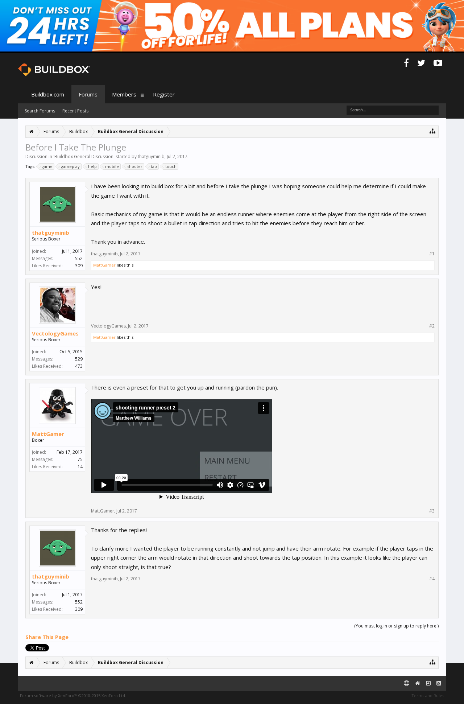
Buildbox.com (47, 94)
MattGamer (104, 265)
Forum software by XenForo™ (73, 695)
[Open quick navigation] (433, 130)
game (47, 166)
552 (79, 258)
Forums (88, 94)
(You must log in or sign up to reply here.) (396, 626)
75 (80, 459)
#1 (432, 254)
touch (171, 166)
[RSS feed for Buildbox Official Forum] (439, 683)
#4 (432, 579)
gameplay (70, 166)
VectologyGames (55, 333)
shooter (134, 166)
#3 (432, 511)
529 (79, 359)
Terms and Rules (427, 695)
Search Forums (40, 111)
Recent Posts (75, 111)
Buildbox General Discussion (83, 156)
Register (164, 94)
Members (124, 94)
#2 (432, 326)
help (92, 166)
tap (154, 166)
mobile (112, 166)
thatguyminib (151, 156)
